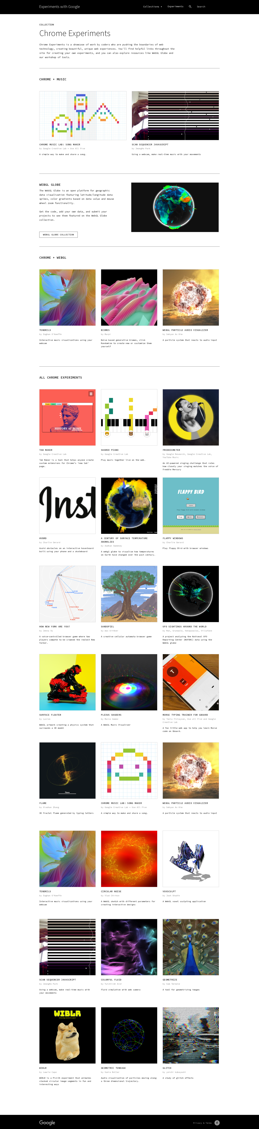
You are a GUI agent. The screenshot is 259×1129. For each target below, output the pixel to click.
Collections (151, 6)
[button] (91, 393)
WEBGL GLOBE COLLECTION (58, 234)
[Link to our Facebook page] (217, 1122)
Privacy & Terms (202, 1123)
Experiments (176, 6)
